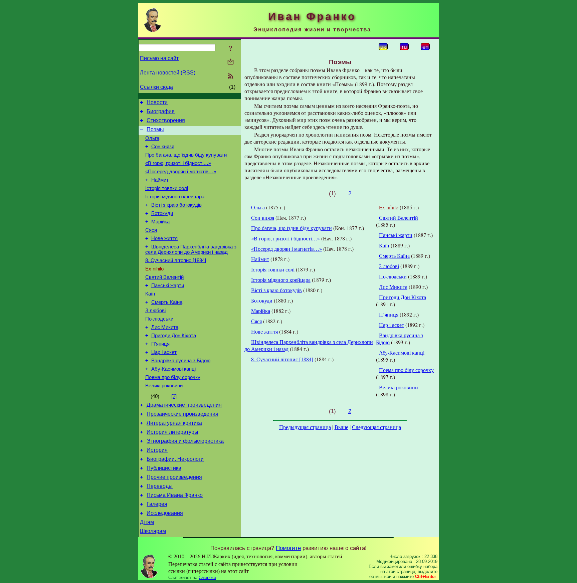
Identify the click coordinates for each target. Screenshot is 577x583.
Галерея (157, 504)
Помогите (288, 548)
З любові (155, 310)
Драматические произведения (184, 405)
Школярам (153, 531)
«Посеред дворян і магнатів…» (180, 171)
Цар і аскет (164, 352)
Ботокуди (162, 213)
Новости (157, 102)
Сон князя (162, 146)
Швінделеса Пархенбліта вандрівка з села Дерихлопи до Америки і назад (190, 249)
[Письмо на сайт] (230, 62)
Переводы (160, 486)
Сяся (151, 230)
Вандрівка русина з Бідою (180, 360)
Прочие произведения (174, 477)
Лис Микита (164, 327)
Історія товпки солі (166, 188)
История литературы (172, 432)
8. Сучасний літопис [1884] (175, 260)
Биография (161, 111)
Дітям (147, 522)
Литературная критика (174, 423)
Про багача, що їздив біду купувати (186, 155)
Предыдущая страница (305, 426)
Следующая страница (376, 426)
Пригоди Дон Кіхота (173, 335)
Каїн (150, 294)
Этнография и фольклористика (185, 441)
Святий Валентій (164, 277)
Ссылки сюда (156, 87)
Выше (341, 426)
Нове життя (164, 238)
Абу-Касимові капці (173, 369)
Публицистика (164, 468)
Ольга (152, 138)
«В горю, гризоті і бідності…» (178, 163)
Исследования (165, 513)
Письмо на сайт (159, 58)
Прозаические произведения (182, 414)
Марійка (160, 221)
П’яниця (160, 344)
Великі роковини (164, 385)
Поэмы (155, 129)
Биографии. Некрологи (175, 459)
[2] (174, 396)
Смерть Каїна (166, 302)
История (157, 450)
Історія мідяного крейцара (174, 196)
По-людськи (159, 319)
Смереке (207, 577)
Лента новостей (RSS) (167, 72)
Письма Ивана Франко (175, 495)
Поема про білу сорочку (172, 377)
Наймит (160, 180)
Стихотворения (166, 120)
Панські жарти (167, 285)
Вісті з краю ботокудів (176, 205)
